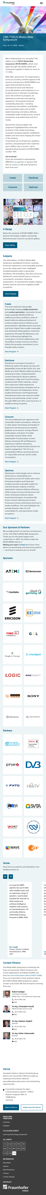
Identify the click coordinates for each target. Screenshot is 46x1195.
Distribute (33, 178)
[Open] (42, 3)
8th (14, 1149)
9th (19, 1149)
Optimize (33, 187)
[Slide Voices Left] (5, 876)
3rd (14, 1144)
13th (14, 1153)
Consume (12, 187)
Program (6, 1126)
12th (9, 1153)
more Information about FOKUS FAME (26, 975)
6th (5, 1149)
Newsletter (7, 1163)
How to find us (11, 1107)
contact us (16, 165)
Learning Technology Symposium (15, 1134)
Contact (6, 1173)
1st (5, 1144)
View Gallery (10, 245)
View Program (10, 294)
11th (5, 1153)
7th (9, 1149)
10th (23, 1149)
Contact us (23, 545)
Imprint (5, 1166)
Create (13, 178)
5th (23, 1144)
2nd (9, 1144)
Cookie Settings (9, 1177)
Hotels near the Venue (32, 1107)
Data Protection (9, 1170)
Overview (6, 1122)
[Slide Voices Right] (11, 876)
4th (19, 1144)
